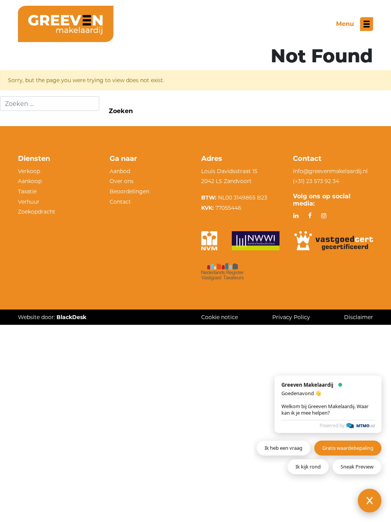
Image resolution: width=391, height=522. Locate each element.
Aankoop (30, 181)
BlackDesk (71, 317)
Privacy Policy (291, 317)
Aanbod (120, 171)
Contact (120, 201)
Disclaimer (358, 317)
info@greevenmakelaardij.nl (330, 171)
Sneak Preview (357, 466)
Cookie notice (219, 317)
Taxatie (27, 191)
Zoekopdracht (36, 211)
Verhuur (28, 201)
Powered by (332, 425)
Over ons (122, 181)
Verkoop (29, 171)
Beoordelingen (129, 191)
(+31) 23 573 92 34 (316, 181)
